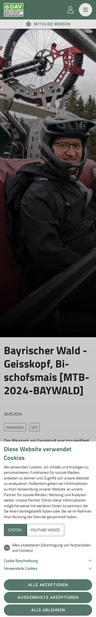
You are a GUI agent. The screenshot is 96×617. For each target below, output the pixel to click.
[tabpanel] (48, 555)
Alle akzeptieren (48, 585)
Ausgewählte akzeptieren (48, 597)
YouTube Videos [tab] (45, 530)
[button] (48, 560)
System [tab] (15, 530)
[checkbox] (48, 547)
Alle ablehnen (48, 610)
